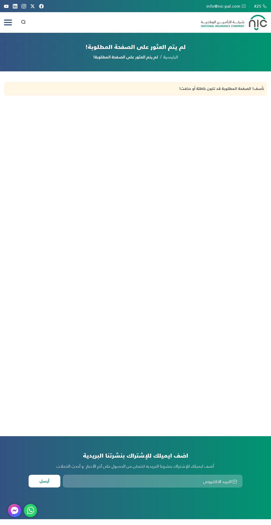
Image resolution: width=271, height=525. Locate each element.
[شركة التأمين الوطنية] (234, 22)
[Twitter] (32, 6)
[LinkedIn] (15, 6)
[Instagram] (23, 6)
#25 (257, 6)
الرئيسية (170, 57)
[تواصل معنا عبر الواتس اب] (30, 510)
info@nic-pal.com (223, 6)
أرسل (44, 481)
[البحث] (23, 23)
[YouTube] (6, 6)
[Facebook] (41, 6)
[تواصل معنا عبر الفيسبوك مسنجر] (14, 510)
